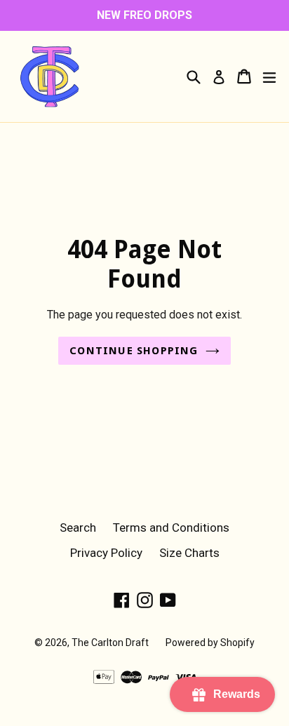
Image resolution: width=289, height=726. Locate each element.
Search (78, 527)
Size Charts (189, 553)
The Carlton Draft (110, 642)
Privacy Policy (106, 553)
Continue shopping (133, 350)
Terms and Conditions (171, 527)
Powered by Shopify (210, 642)
